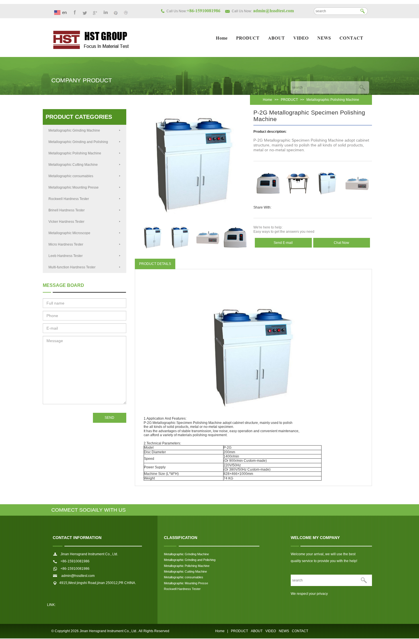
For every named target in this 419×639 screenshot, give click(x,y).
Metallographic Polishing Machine (332, 100)
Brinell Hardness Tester (66, 210)
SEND (109, 418)
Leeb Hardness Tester (65, 256)
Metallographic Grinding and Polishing (78, 142)
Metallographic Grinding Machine (74, 130)
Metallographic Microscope (69, 233)
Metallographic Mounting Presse (73, 187)
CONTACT (351, 38)
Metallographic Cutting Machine (73, 165)
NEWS (324, 38)
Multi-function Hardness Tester (71, 267)
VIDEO (301, 38)
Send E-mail (283, 243)
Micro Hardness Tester (65, 244)
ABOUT (276, 38)
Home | (221, 631)
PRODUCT (247, 38)
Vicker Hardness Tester (66, 222)
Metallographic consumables (70, 176)
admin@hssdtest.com (77, 576)
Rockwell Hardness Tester (68, 199)
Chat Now (341, 243)
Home (221, 38)
